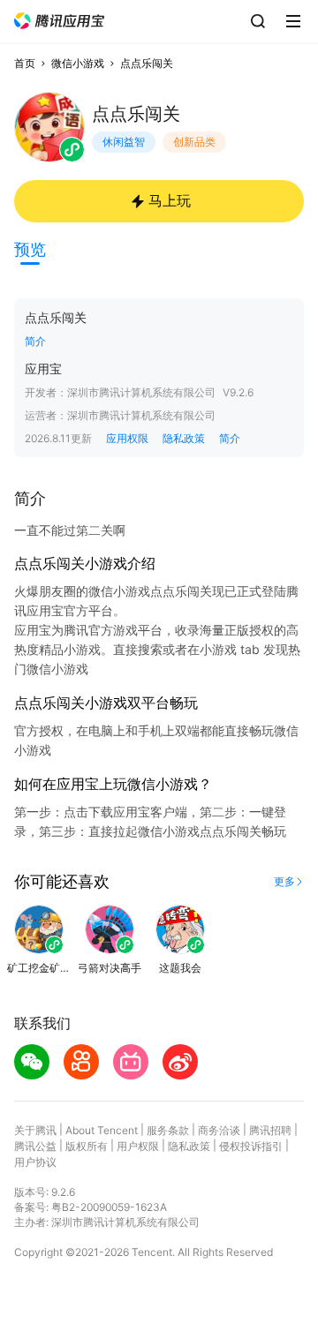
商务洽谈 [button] (219, 1130)
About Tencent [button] (101, 1130)
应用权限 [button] (127, 438)
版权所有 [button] (86, 1146)
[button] (59, 20)
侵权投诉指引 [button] (251, 1146)
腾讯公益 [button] (35, 1146)
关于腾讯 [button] (35, 1130)
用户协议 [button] (35, 1162)
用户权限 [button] (138, 1146)
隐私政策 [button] (184, 438)
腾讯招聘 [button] (270, 1130)
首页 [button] (24, 63)
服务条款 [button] (168, 1130)
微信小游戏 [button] (77, 63)
